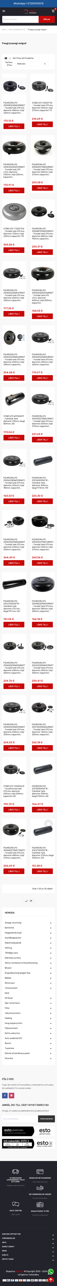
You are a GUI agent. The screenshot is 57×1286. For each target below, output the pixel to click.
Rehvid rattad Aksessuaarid (17, 1053)
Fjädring (8, 1018)
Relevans (31, 64)
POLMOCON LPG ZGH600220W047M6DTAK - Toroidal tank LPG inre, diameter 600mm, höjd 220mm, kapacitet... (14, 295)
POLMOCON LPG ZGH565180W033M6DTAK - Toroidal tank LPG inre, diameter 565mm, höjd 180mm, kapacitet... (14, 483)
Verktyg (8, 948)
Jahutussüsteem (12, 1013)
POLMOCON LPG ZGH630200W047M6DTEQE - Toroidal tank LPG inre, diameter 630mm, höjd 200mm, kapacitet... (43, 668)
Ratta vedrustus (12, 1033)
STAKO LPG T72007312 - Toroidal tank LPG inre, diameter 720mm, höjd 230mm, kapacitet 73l (14, 232)
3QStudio (20, 1271)
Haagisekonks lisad (13, 933)
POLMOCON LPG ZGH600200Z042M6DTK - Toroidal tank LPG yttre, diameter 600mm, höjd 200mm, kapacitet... (43, 296)
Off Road (8, 998)
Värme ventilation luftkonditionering (21, 963)
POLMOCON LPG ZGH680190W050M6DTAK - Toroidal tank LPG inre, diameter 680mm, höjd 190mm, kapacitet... (43, 234)
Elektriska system (13, 958)
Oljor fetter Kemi (12, 1003)
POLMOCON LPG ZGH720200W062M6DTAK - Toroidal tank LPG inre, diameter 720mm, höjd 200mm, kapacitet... (43, 729)
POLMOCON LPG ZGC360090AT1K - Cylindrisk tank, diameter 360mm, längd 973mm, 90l (40, 483)
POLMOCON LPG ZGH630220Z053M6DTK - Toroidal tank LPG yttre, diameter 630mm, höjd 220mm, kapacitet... (14, 170)
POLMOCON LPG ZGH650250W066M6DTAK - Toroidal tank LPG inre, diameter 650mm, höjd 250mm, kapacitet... (14, 544)
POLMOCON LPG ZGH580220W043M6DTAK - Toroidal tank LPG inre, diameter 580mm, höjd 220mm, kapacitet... (14, 108)
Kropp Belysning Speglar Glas (17, 973)
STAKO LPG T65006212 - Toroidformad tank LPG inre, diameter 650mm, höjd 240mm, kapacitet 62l (13, 791)
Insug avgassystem (13, 1023)
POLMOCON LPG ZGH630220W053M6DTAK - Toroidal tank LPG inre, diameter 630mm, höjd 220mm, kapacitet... (43, 359)
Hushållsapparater (13, 938)
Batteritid (9, 928)
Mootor (8, 1043)
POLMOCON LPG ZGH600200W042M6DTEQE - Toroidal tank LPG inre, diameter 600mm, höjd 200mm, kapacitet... (14, 668)
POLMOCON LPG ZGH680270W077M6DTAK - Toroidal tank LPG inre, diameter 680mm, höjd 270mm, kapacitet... (14, 853)
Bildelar (8, 978)
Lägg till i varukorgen (13, 127)
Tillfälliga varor (11, 953)
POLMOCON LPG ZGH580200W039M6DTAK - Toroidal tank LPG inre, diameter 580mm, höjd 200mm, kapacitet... (43, 606)
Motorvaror (10, 983)
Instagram (11, 1095)
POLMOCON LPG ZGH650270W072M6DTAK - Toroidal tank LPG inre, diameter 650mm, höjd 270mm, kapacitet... (43, 544)
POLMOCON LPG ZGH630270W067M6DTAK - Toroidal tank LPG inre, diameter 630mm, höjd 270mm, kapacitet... (43, 421)
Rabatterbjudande (13, 943)
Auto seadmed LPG (13, 1038)
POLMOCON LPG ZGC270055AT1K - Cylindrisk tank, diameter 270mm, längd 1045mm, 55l (43, 853)
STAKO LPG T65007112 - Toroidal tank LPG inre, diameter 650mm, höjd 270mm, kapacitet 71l (42, 107)
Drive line (9, 1058)
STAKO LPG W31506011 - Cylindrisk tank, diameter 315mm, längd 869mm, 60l (14, 420)
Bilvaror (8, 968)
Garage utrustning (13, 923)
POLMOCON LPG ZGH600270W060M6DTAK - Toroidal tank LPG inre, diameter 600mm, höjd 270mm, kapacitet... (43, 169)
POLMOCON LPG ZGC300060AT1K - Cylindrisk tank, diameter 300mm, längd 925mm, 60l (40, 791)
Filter (7, 1008)
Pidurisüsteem (11, 1028)
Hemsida (10, 913)
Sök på (46, 19)
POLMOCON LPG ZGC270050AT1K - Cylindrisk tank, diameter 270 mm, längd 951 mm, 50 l (11, 606)
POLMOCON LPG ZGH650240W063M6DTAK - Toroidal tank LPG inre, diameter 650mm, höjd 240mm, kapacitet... (14, 359)
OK (28, 901)
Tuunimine (9, 1048)
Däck (7, 993)
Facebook (5, 1095)
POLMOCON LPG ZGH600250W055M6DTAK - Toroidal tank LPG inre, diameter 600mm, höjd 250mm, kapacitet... (14, 729)
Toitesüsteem (11, 988)
